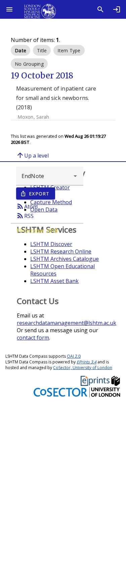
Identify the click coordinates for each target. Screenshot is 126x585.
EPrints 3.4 (86, 362)
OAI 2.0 (74, 356)
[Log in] (117, 9)
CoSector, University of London (82, 367)
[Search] (100, 9)
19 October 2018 (37, 230)
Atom (27, 206)
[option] (20, 50)
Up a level (32, 155)
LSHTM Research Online (60, 251)
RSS (25, 216)
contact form (33, 337)
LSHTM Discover (51, 244)
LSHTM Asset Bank (54, 281)
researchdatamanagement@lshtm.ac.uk (66, 323)
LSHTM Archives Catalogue (64, 258)
